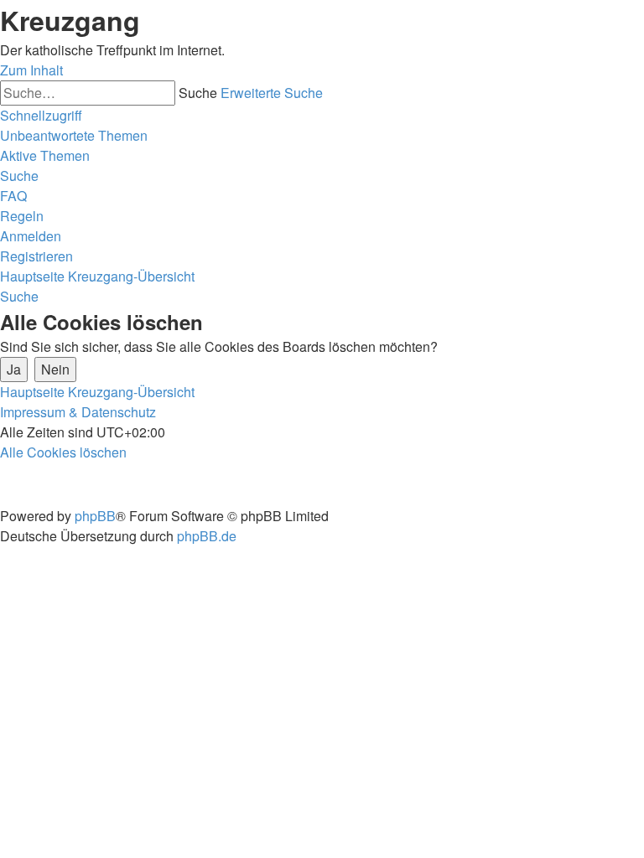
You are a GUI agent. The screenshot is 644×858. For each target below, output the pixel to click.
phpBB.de (206, 535)
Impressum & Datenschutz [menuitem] (78, 411)
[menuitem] (74, 135)
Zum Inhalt (31, 70)
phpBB (95, 515)
